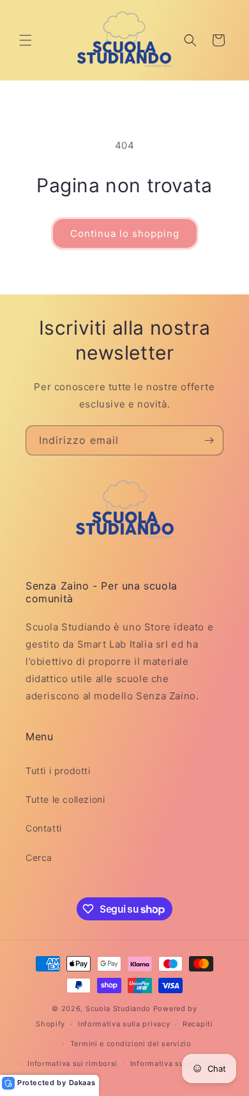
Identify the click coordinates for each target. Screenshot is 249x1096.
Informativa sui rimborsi (72, 1063)
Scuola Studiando (118, 1008)
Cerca (39, 857)
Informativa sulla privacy (124, 1023)
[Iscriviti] (209, 440)
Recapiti (198, 1023)
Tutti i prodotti (58, 770)
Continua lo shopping (124, 233)
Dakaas (82, 1082)
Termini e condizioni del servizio (131, 1043)
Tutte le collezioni (65, 799)
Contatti (44, 828)
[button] (25, 40)
